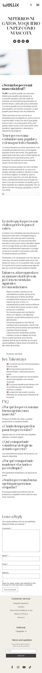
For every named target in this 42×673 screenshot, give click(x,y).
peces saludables (25, 187)
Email (5, 564)
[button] (31, 5)
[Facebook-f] (12, 667)
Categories (20, 631)
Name (5, 555)
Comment (7, 528)
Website (5, 573)
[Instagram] (18, 667)
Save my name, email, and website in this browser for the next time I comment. (19, 584)
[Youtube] (24, 667)
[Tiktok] (30, 667)
